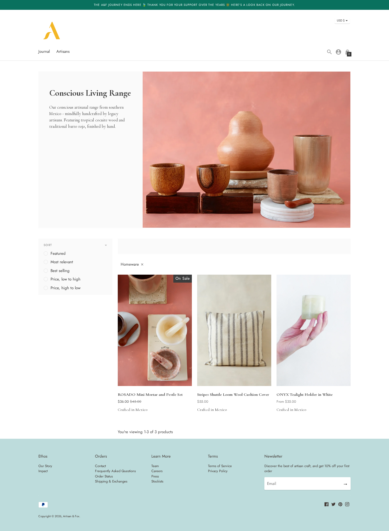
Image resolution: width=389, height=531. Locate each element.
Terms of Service (220, 465)
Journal (44, 51)
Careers (156, 470)
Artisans (63, 51)
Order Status (104, 476)
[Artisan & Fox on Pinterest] (340, 504)
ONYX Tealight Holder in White (305, 394)
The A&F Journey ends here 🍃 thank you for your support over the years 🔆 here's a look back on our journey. (194, 5)
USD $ (341, 20)
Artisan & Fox (71, 516)
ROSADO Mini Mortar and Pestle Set (150, 394)
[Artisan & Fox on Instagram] (347, 504)
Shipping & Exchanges (111, 481)
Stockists (157, 481)
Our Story (45, 465)
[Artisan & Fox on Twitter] (333, 504)
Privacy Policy (218, 470)
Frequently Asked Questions (115, 470)
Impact (43, 470)
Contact (100, 465)
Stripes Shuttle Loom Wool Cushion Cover (233, 394)
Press (155, 476)
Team (155, 465)
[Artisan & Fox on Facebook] (326, 504)
